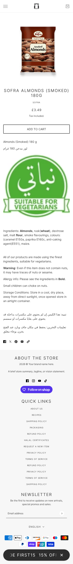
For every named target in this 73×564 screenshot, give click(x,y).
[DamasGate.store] (36, 6)
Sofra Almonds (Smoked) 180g (36, 93)
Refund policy (36, 465)
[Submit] (61, 513)
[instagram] (33, 380)
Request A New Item (36, 446)
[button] (28, 341)
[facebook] (27, 380)
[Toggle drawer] (5, 6)
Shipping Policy (36, 421)
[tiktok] (46, 380)
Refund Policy (36, 434)
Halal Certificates (36, 440)
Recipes (36, 415)
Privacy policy (36, 471)
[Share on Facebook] (5, 341)
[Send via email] (22, 341)
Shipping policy (36, 484)
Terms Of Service (36, 459)
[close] (61, 555)
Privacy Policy (36, 452)
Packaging (36, 427)
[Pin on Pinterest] (16, 341)
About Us (37, 408)
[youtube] (39, 380)
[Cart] (67, 6)
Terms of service (36, 478)
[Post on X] (10, 341)
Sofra (36, 102)
